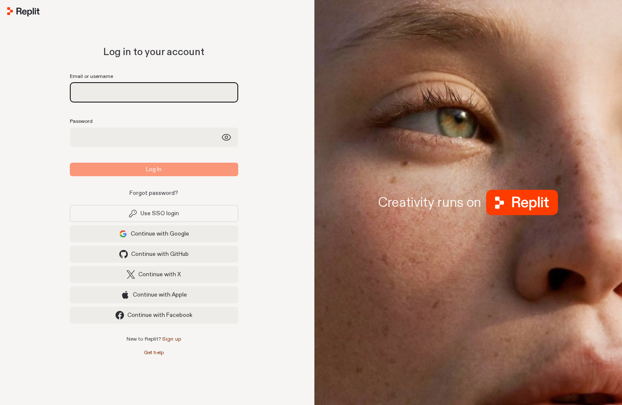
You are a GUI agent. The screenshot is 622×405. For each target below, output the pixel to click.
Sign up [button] (171, 339)
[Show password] (226, 137)
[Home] (154, 13)
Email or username (91, 76)
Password (81, 121)
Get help (154, 353)
